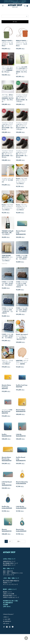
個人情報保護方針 (8, 602)
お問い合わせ (6, 606)
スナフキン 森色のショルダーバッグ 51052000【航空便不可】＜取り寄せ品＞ (7, 98)
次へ (18, 541)
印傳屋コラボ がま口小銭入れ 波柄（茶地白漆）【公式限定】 (21, 284)
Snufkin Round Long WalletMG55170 (21, 459)
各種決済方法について (9, 561)
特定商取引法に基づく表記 (10, 601)
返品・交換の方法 (8, 571)
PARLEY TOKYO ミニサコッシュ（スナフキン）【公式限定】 (7, 43)
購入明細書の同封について (10, 563)
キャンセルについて (8, 575)
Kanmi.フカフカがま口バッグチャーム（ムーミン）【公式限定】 (21, 181)
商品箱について (7, 582)
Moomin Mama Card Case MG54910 (6, 386)
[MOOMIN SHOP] (15, 5)
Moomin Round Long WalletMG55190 (21, 232)
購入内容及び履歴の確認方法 (11, 581)
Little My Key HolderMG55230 (21, 507)
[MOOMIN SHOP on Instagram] (7, 627)
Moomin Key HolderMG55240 (21, 530)
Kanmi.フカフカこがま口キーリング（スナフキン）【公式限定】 (21, 207)
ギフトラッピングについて (10, 584)
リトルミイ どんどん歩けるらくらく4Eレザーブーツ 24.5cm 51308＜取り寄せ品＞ (21, 126)
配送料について (7, 592)
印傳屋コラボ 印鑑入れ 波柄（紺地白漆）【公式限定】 (21, 257)
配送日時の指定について (10, 595)
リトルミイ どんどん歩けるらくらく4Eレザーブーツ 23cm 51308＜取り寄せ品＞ (22, 154)
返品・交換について (8, 568)
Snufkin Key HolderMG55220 (7, 507)
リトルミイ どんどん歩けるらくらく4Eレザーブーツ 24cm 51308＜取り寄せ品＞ (7, 126)
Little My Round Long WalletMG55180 (7, 483)
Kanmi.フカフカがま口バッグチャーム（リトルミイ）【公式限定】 (7, 207)
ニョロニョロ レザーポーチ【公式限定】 (7, 180)
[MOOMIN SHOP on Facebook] (4, 627)
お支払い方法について (9, 559)
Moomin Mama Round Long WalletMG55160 (6, 459)
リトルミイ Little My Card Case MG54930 (7, 411)
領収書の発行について (9, 565)
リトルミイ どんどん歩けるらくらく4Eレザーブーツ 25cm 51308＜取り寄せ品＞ (7, 154)
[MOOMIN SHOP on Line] (13, 627)
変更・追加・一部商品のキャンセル (13, 573)
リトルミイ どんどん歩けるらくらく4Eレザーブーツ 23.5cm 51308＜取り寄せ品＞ (21, 98)
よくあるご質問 (6, 619)
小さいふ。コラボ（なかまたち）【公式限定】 (7, 362)
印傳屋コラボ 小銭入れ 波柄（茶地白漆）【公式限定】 (21, 309)
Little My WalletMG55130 (21, 435)
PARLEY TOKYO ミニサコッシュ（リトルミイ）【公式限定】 (22, 43)
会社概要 (5, 604)
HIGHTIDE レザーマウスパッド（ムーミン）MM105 (22, 362)
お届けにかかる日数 (8, 594)
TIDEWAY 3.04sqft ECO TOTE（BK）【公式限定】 (7, 232)
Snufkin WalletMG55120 (6, 435)
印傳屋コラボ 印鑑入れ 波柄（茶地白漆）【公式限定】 (7, 283)
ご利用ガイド (6, 617)
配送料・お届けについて (10, 589)
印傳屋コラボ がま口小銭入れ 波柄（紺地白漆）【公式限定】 (7, 310)
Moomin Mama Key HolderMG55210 (22, 482)
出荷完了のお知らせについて (11, 597)
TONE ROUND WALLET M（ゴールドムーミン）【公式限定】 (7, 258)
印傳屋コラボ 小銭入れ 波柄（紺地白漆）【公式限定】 (7, 336)
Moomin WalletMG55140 (6, 530)
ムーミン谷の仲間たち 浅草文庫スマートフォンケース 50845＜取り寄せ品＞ (21, 70)
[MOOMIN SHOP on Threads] (10, 627)
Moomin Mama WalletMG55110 (20, 410)
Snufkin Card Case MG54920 (21, 386)
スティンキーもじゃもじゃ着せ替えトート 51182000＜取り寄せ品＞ (8, 69)
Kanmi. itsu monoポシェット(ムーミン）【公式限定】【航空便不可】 (22, 336)
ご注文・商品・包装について (11, 578)
